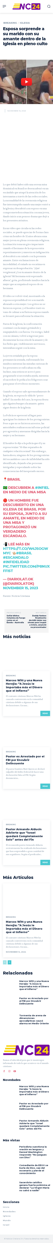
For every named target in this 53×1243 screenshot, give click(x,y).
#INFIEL (42, 487)
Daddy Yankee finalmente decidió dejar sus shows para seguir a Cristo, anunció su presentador (37, 621)
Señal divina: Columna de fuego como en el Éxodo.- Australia (16, 619)
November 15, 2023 (20, 588)
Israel (6, 1225)
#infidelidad (16, 562)
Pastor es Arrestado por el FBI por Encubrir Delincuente (25, 760)
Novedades (9, 1211)
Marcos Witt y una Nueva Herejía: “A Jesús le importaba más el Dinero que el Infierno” (24, 685)
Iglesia (25, 23)
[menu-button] (4, 6)
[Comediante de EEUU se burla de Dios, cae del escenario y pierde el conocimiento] (10, 1170)
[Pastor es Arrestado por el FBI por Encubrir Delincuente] (26, 733)
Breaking (10, 23)
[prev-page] (5, 962)
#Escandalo (15, 557)
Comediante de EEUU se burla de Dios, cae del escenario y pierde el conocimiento (33, 1169)
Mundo (7, 1220)
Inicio (6, 1207)
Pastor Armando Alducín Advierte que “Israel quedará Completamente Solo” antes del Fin (24, 834)
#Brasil (24, 553)
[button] (48, 6)
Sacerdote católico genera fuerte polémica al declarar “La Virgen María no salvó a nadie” (34, 1186)
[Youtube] (15, 1070)
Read (45, 713)
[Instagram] (9, 1070)
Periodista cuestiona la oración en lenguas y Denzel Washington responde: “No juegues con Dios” (33, 1152)
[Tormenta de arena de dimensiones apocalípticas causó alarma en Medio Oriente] (10, 1020)
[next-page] (9, 962)
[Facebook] (4, 1070)
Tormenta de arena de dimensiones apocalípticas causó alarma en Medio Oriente (34, 1019)
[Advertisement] (26, 146)
